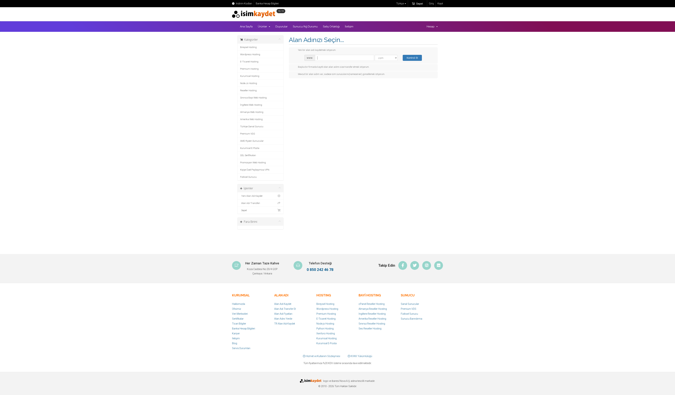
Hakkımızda (238, 304)
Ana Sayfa (246, 26)
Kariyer (236, 333)
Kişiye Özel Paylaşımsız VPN (254, 169)
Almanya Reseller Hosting (373, 308)
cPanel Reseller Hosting (372, 304)
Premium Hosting (249, 68)
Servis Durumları (241, 348)
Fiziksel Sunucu (248, 176)
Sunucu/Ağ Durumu (305, 26)
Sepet (419, 3)
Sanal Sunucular (410, 304)
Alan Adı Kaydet (282, 304)
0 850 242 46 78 (320, 270)
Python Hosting (325, 328)
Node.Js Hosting (248, 83)
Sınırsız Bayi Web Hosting (253, 97)
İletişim (349, 26)
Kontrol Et (412, 57)
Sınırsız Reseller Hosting (372, 323)
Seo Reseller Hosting (370, 328)
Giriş (431, 3)
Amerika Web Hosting (251, 119)
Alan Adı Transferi (250, 203)
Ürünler (263, 26)
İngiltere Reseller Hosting (372, 313)
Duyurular (281, 26)
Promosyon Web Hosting (253, 162)
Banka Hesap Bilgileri (267, 3)
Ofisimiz (236, 308)
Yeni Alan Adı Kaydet (251, 195)
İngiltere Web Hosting (251, 104)
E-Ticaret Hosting (249, 61)
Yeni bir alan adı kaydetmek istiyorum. (317, 50)
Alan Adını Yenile (283, 318)
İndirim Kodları (243, 3)
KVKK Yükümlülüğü (361, 356)
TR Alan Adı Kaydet (284, 323)
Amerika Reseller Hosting (372, 318)
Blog (234, 343)
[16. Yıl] (254, 14)
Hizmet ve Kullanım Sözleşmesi (322, 356)
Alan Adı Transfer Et (285, 308)
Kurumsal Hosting (249, 76)
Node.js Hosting (325, 323)
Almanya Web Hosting (251, 112)
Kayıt (440, 3)
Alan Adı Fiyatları (283, 313)
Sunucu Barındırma (411, 318)
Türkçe (400, 3)
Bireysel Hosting (248, 47)
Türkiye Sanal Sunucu (251, 126)
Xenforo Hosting (325, 333)
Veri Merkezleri (240, 313)
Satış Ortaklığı (331, 26)
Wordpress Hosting (250, 54)
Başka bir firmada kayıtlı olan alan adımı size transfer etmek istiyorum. (333, 67)
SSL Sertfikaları (248, 155)
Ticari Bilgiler (239, 323)
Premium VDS (247, 133)
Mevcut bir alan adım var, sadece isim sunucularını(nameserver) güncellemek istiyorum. (341, 74)
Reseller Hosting (248, 90)
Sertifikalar (238, 318)
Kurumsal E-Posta (249, 148)
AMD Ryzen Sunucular (252, 140)
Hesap (431, 26)
